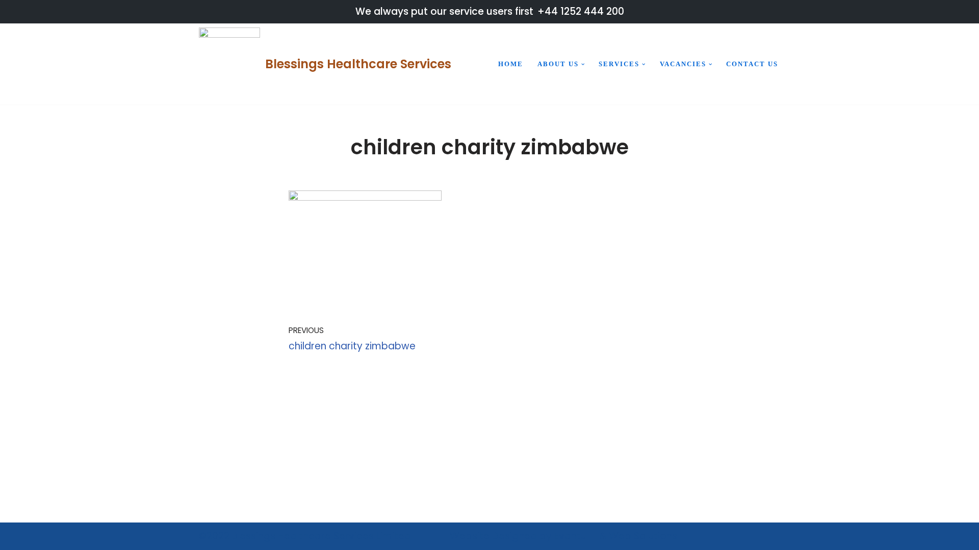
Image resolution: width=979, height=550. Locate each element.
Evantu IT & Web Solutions (615, 536)
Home (510, 64)
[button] (583, 64)
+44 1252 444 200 (580, 11)
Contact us (752, 64)
